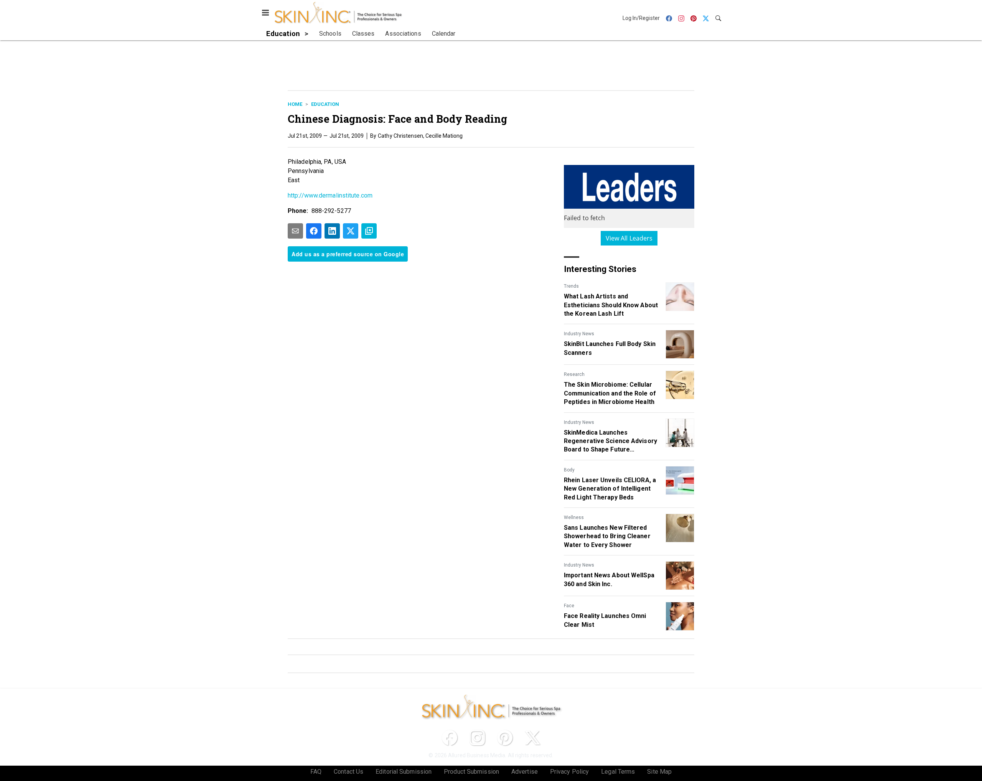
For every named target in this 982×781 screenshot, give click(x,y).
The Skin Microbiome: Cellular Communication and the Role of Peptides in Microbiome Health (610, 393)
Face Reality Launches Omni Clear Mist (605, 620)
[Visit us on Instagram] (477, 737)
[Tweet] (350, 231)
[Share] (313, 231)
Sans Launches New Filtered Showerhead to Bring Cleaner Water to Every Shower (607, 536)
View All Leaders (629, 238)
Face (569, 605)
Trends (571, 286)
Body (569, 470)
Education (325, 104)
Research (574, 374)
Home (295, 104)
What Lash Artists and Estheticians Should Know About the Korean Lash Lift (611, 305)
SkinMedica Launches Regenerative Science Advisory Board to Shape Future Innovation (610, 441)
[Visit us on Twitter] (532, 737)
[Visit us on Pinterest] (504, 737)
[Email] (295, 231)
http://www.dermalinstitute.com (330, 195)
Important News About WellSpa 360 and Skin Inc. (609, 579)
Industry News (579, 333)
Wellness (574, 517)
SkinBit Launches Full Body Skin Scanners (610, 348)
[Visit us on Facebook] (449, 737)
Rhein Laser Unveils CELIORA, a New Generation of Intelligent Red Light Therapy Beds (610, 488)
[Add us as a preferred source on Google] (369, 231)
